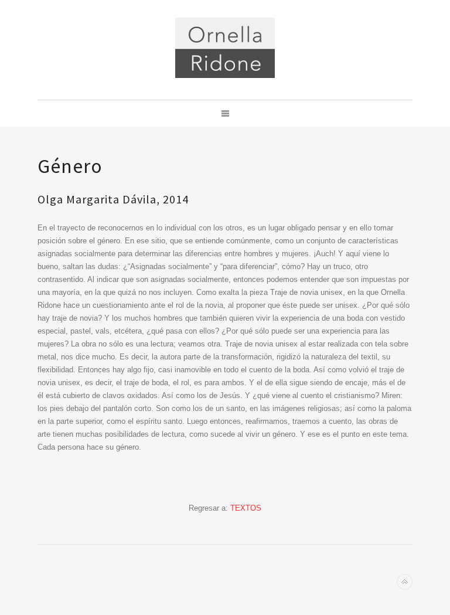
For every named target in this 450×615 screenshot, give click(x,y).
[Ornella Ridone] (225, 48)
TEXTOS (245, 508)
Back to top (404, 582)
